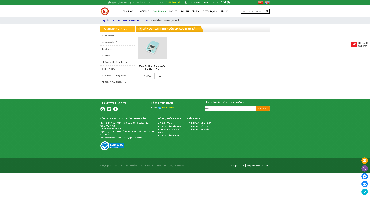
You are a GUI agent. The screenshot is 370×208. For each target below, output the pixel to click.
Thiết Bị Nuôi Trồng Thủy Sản (115, 62)
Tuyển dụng (210, 11)
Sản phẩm (159, 11)
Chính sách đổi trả (198, 126)
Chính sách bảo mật (199, 129)
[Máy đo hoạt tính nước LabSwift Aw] (152, 48)
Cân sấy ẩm (107, 49)
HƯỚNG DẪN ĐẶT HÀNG (171, 126)
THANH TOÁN (166, 123)
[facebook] (221, 2)
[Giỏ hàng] (354, 44)
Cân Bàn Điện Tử (109, 42)
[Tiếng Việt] (260, 2)
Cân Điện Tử (107, 55)
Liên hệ (224, 11)
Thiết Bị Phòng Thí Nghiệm (114, 82)
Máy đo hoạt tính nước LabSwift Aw (152, 67)
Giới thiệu (144, 11)
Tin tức (196, 11)
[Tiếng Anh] (266, 2)
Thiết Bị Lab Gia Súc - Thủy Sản (135, 20)
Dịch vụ (173, 11)
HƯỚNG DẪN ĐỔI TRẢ (170, 135)
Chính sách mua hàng (200, 123)
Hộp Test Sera (108, 68)
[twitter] (224, 2)
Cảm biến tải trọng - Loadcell (115, 75)
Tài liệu (185, 11)
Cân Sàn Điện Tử (109, 35)
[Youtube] (228, 2)
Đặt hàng (147, 76)
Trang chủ (129, 11)
